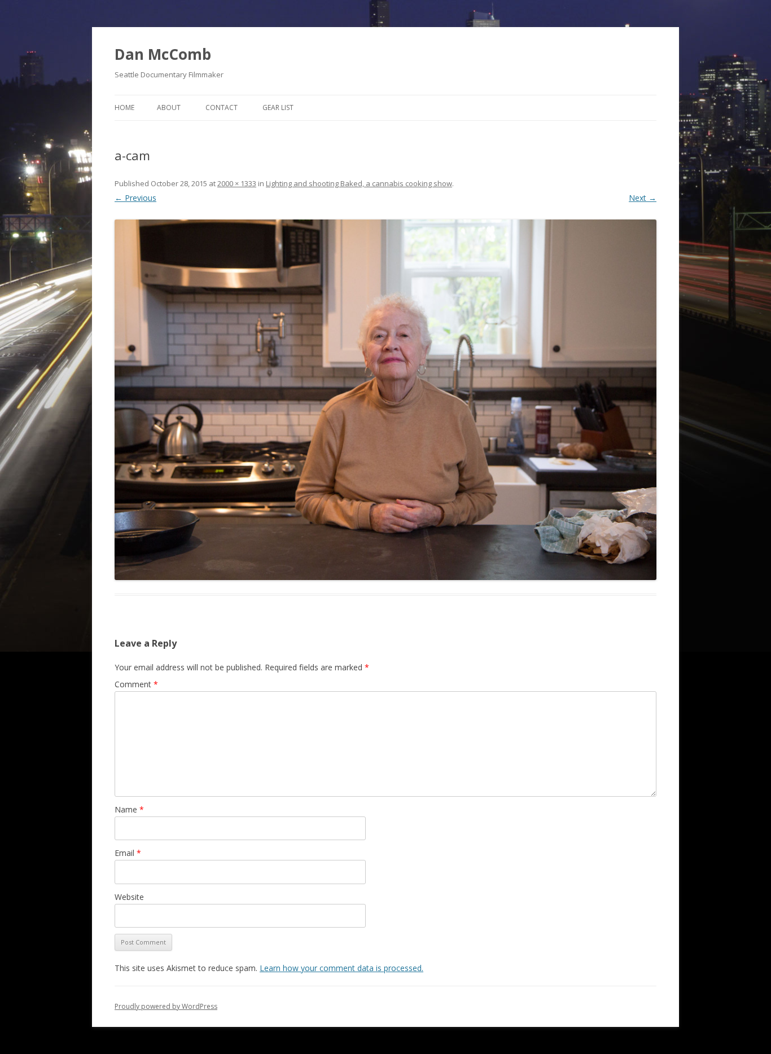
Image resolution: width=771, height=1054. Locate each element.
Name (129, 809)
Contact (221, 107)
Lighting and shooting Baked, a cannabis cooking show (359, 183)
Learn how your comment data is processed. (341, 968)
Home (124, 107)
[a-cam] (385, 399)
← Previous (135, 197)
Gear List (277, 107)
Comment (136, 684)
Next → (642, 197)
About (169, 107)
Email (128, 852)
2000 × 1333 (236, 183)
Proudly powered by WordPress (166, 1006)
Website (129, 896)
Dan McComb (163, 54)
